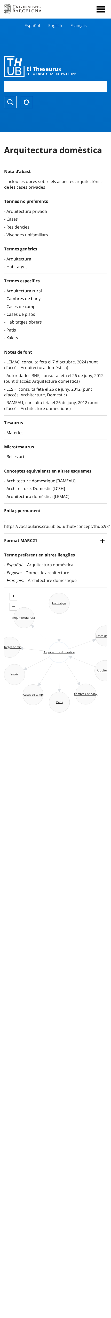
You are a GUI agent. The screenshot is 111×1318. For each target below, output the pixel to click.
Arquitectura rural (24, 291)
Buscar (10, 102)
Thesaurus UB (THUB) (40, 66)
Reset (27, 102)
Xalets (12, 338)
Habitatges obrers (24, 322)
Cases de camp (21, 306)
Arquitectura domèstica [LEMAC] (37, 496)
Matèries (14, 432)
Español (32, 25)
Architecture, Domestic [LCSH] (35, 488)
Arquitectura (18, 259)
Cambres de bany (23, 298)
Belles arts (16, 456)
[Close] (100, 9)
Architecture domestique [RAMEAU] (41, 481)
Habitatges (17, 266)
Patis (11, 330)
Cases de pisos (20, 314)
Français (78, 25)
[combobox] (55, 86)
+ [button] (13, 596)
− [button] (13, 606)
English (55, 25)
